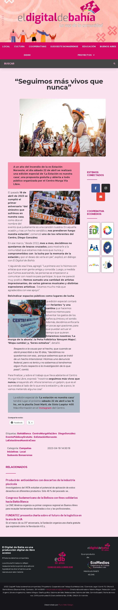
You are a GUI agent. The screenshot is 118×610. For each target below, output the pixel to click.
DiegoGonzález (66, 433)
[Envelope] (100, 196)
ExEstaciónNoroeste (45, 436)
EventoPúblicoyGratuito (19, 436)
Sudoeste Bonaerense (19, 455)
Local (23, 451)
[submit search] (114, 64)
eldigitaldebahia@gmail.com (58, 589)
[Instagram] (105, 188)
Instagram (45, 408)
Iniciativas (12, 451)
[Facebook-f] (95, 188)
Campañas (25, 448)
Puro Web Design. (66, 605)
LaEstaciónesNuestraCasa (20, 440)
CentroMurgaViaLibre (44, 433)
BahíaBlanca (24, 433)
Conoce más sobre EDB (60, 567)
